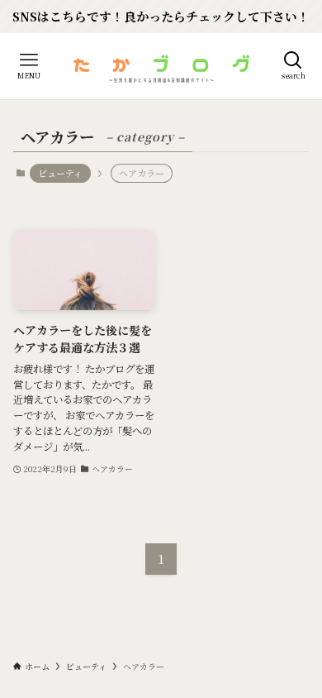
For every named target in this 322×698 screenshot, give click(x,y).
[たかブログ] (161, 66)
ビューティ (60, 172)
